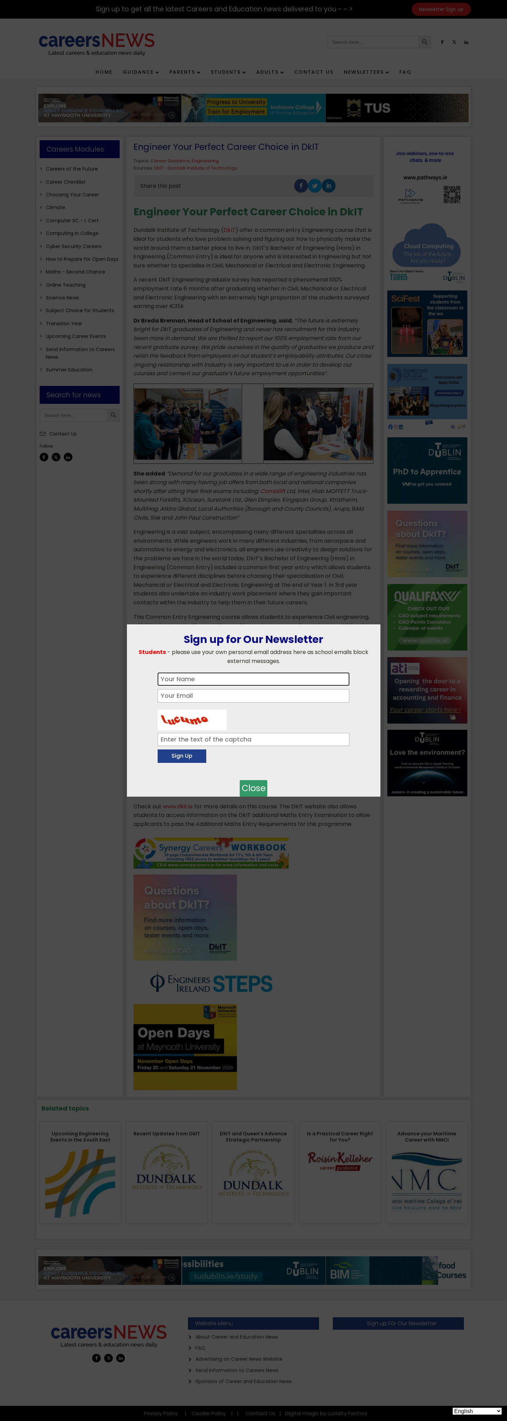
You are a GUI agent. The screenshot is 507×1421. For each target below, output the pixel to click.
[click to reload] (192, 718)
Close (254, 788)
